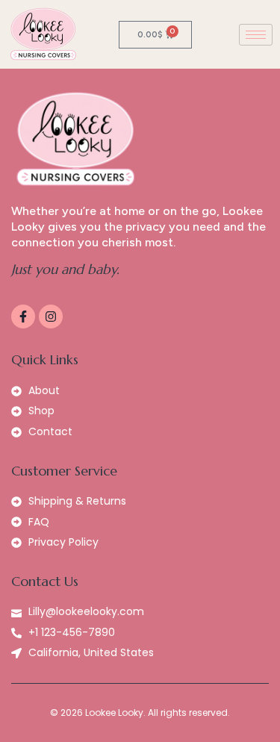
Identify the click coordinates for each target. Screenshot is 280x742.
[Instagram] (51, 316)
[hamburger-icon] (256, 35)
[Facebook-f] (23, 316)
